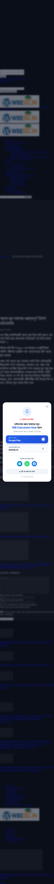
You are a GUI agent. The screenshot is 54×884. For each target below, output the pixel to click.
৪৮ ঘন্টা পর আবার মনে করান (27, 471)
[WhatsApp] (27, 463)
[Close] (47, 406)
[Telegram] (19, 463)
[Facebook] (34, 463)
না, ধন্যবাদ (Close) (27, 477)
